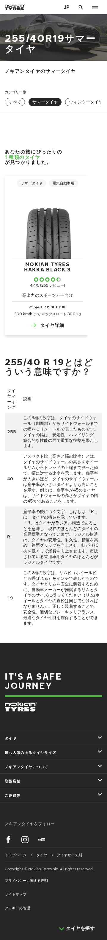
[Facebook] (8, 839)
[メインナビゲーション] (95, 7)
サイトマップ (15, 894)
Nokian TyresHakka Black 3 (47, 267)
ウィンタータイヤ (86, 101)
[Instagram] (25, 839)
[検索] (81, 7)
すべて (15, 101)
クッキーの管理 (17, 908)
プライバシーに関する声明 (26, 880)
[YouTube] (41, 839)
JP (67, 7)
